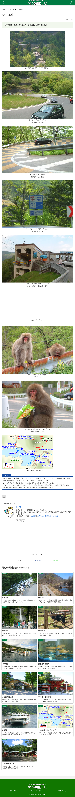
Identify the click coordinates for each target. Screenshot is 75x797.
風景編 (33, 516)
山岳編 (55, 516)
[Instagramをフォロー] (23, 520)
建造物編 (48, 516)
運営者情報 (13, 791)
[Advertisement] (37, 305)
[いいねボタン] (4, 496)
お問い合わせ (62, 791)
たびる (18, 507)
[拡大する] (62, 33)
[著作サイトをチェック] (17, 520)
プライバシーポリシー (37, 791)
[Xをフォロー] (20, 520)
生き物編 (40, 516)
